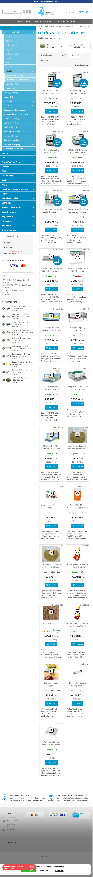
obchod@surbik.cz (12, 817)
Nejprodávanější (47, 55)
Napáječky (8, 101)
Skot (4, 171)
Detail (52, 230)
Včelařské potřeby (10, 198)
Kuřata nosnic (11, 36)
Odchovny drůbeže (11, 123)
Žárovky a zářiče (10, 212)
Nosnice (8, 41)
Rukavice (6, 225)
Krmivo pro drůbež (11, 32)
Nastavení (59, 870)
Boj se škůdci (8, 216)
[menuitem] (24, 21)
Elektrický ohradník (11, 207)
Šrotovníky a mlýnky (12, 144)
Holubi (8, 62)
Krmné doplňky (11, 84)
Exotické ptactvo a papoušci (15, 189)
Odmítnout (43, 870)
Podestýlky (7, 221)
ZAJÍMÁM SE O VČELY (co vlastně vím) (16, 285)
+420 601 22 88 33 (12, 821)
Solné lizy (6, 202)
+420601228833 (11, 830)
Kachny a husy (11, 45)
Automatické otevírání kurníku (16, 114)
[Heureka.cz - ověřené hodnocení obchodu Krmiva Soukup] (81, 815)
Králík (5, 180)
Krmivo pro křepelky (15, 75)
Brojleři (8, 49)
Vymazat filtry (16, 251)
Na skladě (12, 236)
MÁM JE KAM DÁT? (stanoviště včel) (15, 280)
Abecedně (44, 60)
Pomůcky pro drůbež (12, 131)
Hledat (19, 11)
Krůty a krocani (11, 54)
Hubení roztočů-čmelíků (13, 148)
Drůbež (5, 27)
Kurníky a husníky (11, 92)
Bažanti (8, 66)
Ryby (4, 193)
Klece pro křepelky (11, 140)
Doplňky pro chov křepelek (18, 79)
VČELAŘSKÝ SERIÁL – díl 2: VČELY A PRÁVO (15, 291)
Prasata (5, 166)
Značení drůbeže (10, 127)
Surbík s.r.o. (46, 857)
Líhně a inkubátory (11, 118)
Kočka (5, 153)
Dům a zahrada (9, 230)
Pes (3, 157)
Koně (4, 184)
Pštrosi (8, 58)
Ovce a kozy (7, 175)
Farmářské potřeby (11, 162)
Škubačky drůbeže (11, 136)
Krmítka (7, 105)
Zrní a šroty (10, 88)
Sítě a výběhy (9, 97)
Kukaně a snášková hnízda (14, 110)
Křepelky (9, 71)
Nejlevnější (62, 55)
